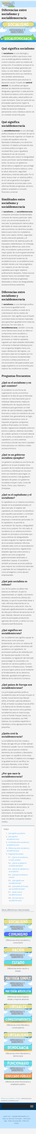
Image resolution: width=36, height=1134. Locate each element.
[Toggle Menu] (31, 1106)
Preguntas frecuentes (15, 854)
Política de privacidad (14, 1121)
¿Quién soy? (6, 1116)
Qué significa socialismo (16, 833)
